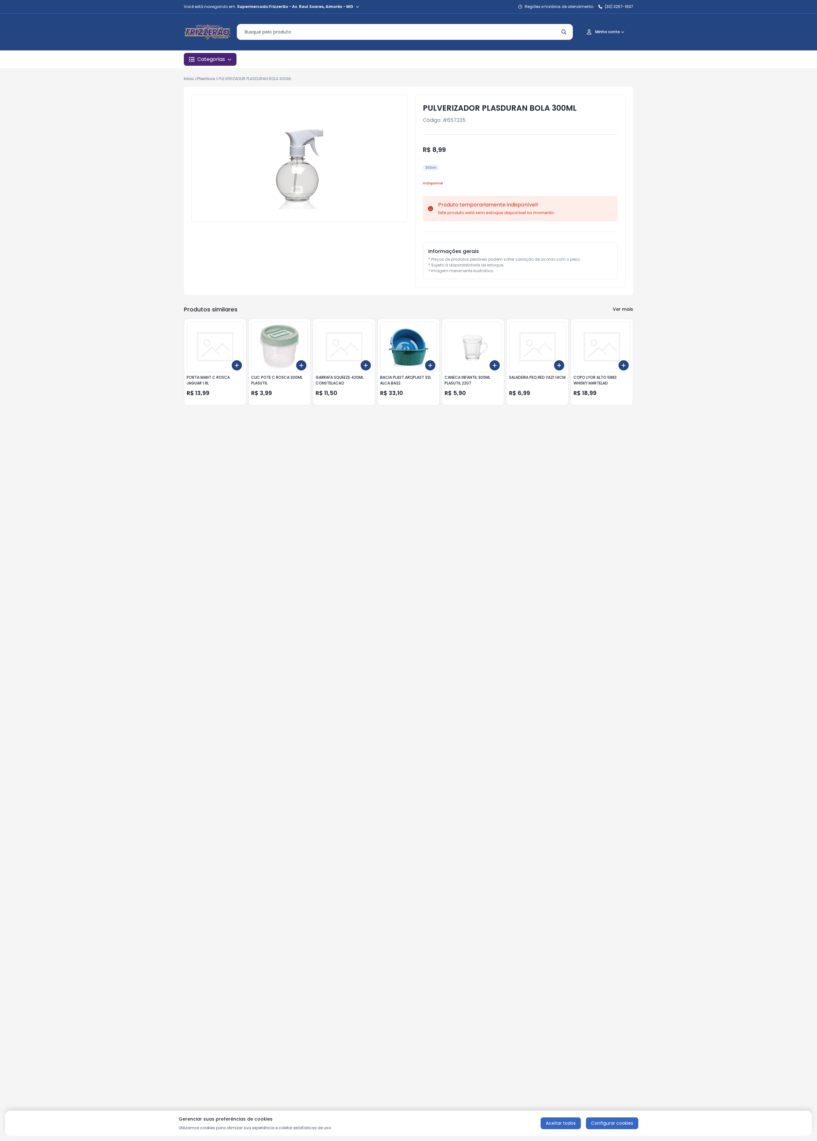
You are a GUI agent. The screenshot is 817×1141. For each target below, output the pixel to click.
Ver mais (623, 309)
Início (189, 78)
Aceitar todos (561, 1123)
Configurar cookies (612, 1123)
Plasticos (206, 78)
